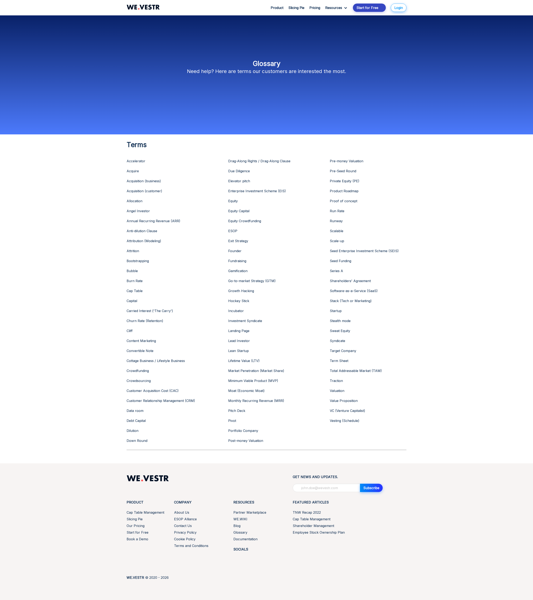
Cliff (130, 331)
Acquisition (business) (144, 181)
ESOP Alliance (185, 519)
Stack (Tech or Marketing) (351, 301)
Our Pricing (135, 526)
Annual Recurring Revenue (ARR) (153, 221)
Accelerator (136, 161)
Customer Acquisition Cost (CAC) (153, 391)
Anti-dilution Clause (142, 231)
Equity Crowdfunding (244, 221)
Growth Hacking (241, 291)
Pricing (314, 8)
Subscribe (371, 488)
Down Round (137, 441)
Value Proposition (344, 401)
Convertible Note (140, 351)
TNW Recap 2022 (307, 512)
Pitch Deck (236, 411)
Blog (236, 526)
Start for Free (137, 532)
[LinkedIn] (235, 559)
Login (398, 8)
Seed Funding (340, 261)
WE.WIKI (240, 519)
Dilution (132, 431)
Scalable (336, 231)
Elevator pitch (239, 181)
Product (277, 8)
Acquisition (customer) (144, 191)
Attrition (133, 251)
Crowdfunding (138, 371)
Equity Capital (238, 211)
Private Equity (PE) (344, 181)
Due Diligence (239, 171)
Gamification (238, 271)
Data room (135, 411)
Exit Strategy (238, 241)
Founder (235, 251)
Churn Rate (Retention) (145, 321)
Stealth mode (340, 321)
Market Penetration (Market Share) (256, 371)
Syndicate (337, 341)
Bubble (132, 271)
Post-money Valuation (245, 441)
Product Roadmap (344, 191)
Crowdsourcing (139, 381)
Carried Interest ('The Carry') (150, 311)
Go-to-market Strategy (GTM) (252, 281)
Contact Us (183, 526)
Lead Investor (239, 341)
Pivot (232, 421)
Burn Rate (135, 281)
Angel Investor (138, 211)
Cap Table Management (145, 512)
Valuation (337, 391)
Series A (336, 271)
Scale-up (337, 241)
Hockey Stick (238, 301)
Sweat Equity (340, 331)
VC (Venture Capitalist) (347, 411)
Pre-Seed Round (343, 171)
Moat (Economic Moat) (246, 391)
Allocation (134, 201)
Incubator (236, 311)
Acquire (133, 171)
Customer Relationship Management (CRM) (161, 401)
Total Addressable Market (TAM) (356, 371)
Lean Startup (238, 351)
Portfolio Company (243, 431)
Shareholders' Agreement (350, 281)
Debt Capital (136, 421)
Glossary (240, 532)
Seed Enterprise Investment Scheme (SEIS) (364, 251)
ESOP (232, 231)
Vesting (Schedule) (344, 421)
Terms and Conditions (191, 546)
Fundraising (237, 261)
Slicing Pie (296, 8)
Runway (336, 221)
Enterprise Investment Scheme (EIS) (257, 191)
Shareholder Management (313, 526)
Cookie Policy (185, 539)
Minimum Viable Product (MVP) (253, 381)
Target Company (343, 351)
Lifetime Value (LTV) (244, 361)
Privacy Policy (185, 532)
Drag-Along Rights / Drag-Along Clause (259, 161)
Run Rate (337, 211)
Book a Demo (137, 539)
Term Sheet (339, 361)
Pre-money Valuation (346, 161)
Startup (336, 311)
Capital (132, 301)
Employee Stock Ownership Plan (319, 532)
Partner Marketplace (249, 512)
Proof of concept (343, 201)
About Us (181, 512)
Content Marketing (141, 341)
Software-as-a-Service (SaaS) (354, 291)
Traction (336, 381)
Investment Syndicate (245, 321)
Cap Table (135, 291)
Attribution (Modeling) (144, 241)
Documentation (245, 539)
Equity (233, 201)
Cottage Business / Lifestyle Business (156, 361)
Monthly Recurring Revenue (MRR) (256, 401)
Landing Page (238, 331)
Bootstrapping (138, 261)
